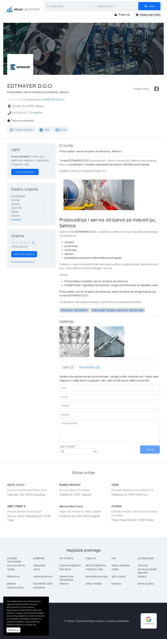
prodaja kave (146, 558)
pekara (11, 583)
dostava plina (15, 587)
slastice (63, 583)
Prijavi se (124, 14)
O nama (69, 621)
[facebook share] (156, 88)
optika (11, 569)
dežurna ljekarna (95, 565)
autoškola (39, 587)
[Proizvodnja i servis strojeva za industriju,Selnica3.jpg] (109, 341)
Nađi (151, 6)
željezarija (39, 565)
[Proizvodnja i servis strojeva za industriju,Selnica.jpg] (74, 341)
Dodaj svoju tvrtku (149, 14)
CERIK (115, 484)
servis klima (66, 558)
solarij (115, 569)
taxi (114, 558)
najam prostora (42, 576)
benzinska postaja (96, 576)
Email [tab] (63, 129)
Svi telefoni (36, 112)
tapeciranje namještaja (66, 578)
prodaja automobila (14, 560)
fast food (65, 569)
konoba (116, 583)
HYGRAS (116, 506)
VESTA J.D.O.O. (16, 484)
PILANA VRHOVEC (70, 484)
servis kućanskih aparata (147, 571)
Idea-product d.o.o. (71, 506)
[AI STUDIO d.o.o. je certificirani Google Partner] (149, 620)
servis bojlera (146, 583)
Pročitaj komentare (22, 261)
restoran (143, 565)
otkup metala (93, 583)
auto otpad (118, 576)
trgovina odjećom (70, 565)
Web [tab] (46, 129)
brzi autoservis (16, 565)
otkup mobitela (121, 565)
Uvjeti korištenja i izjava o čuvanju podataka (102, 621)
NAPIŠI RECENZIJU (53, 99)
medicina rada (94, 569)
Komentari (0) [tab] (89, 367)
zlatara (142, 576)
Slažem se (13, 629)
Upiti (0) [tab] (68, 367)
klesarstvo (13, 576)
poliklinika (39, 558)
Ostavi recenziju (24, 129)
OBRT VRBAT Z (16, 506)
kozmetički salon (43, 583)
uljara (36, 569)
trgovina (90, 558)
